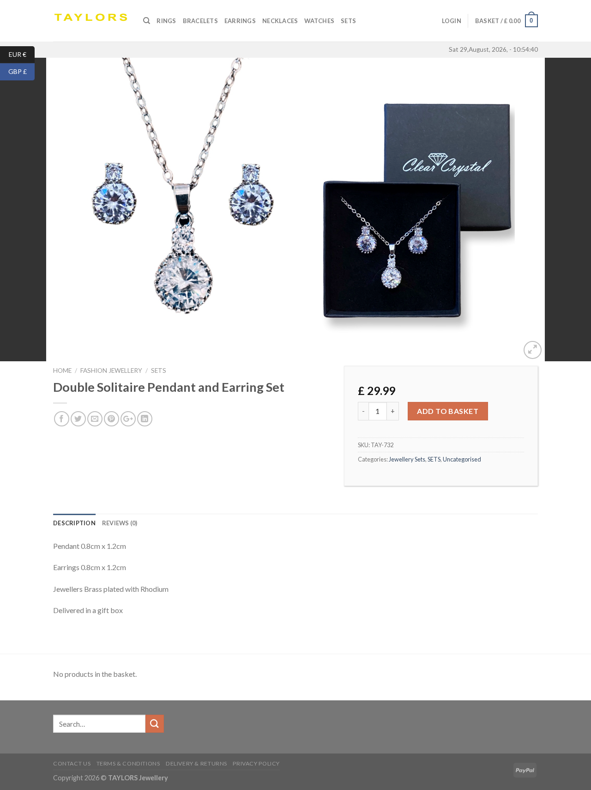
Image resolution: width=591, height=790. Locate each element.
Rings (166, 20)
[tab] (74, 523)
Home (62, 370)
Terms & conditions (128, 763)
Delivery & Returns (196, 763)
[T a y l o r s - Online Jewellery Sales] (91, 21)
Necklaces (280, 20)
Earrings (240, 20)
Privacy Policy (256, 763)
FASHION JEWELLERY (111, 370)
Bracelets (200, 20)
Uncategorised (462, 459)
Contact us (71, 763)
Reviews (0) (120, 523)
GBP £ (21, 71)
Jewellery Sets (407, 459)
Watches (319, 20)
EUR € (22, 53)
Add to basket (447, 411)
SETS (348, 20)
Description (74, 523)
